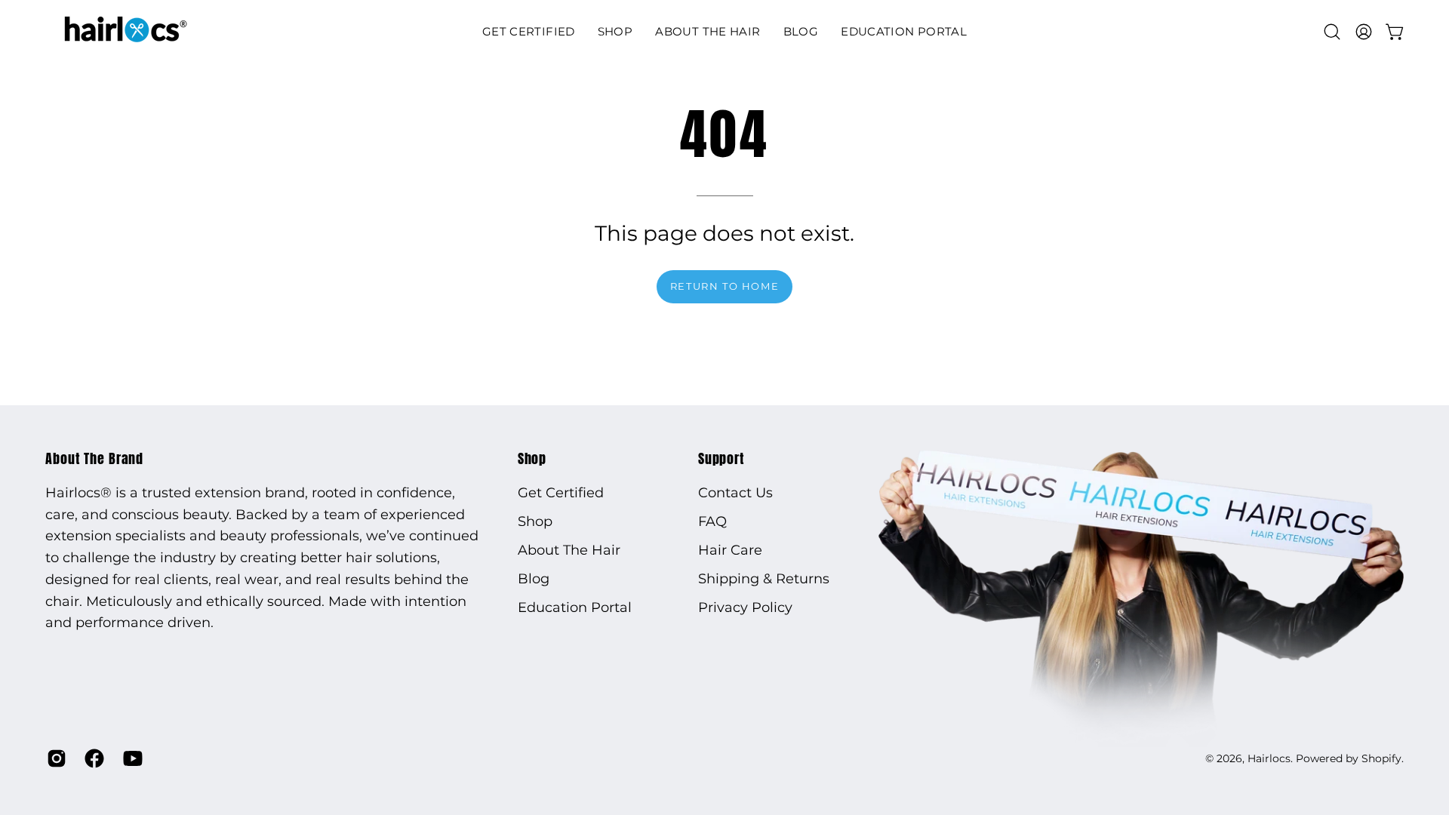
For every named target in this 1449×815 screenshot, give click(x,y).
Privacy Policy (745, 607)
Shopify (1381, 758)
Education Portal (575, 607)
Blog (533, 578)
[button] (615, 31)
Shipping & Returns (763, 578)
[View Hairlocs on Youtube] (131, 758)
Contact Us (735, 492)
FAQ (712, 521)
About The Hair (569, 549)
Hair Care (730, 549)
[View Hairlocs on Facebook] (92, 758)
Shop (532, 459)
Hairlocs (1269, 758)
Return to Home (724, 286)
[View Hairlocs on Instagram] (54, 758)
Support (721, 459)
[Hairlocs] (124, 31)
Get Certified (561, 492)
